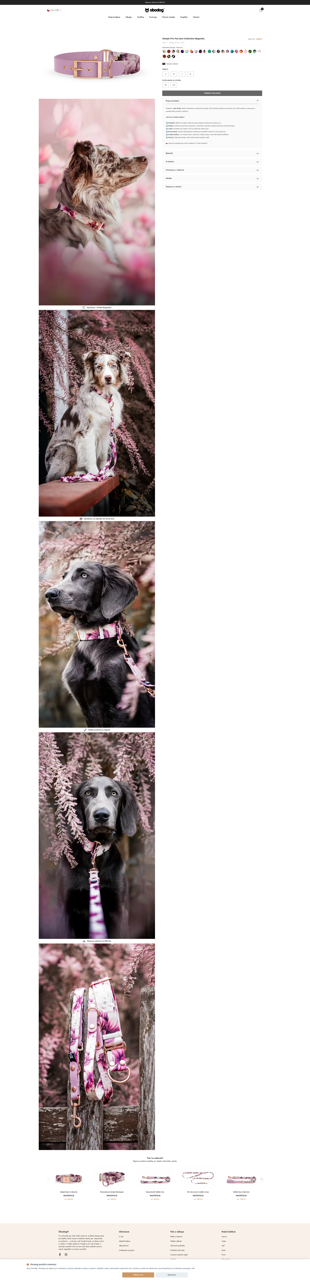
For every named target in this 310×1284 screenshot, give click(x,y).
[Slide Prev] (48, 1179)
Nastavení (172, 1275)
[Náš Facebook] (59, 1254)
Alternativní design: (172, 47)
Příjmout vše (138, 1275)
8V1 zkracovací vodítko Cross (198, 1192)
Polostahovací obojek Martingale (112, 1192)
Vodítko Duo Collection (241, 1192)
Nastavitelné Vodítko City (155, 1192)
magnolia (68, 1195)
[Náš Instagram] (66, 1254)
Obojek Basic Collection (68, 1192)
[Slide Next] (262, 1179)
